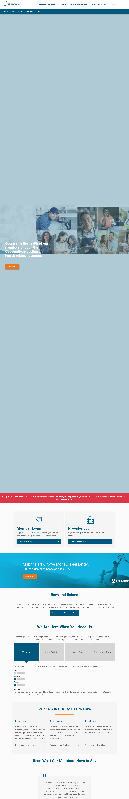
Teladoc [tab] (26, 652)
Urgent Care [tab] (77, 652)
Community (29, 11)
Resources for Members (25, 745)
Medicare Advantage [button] (78, 4)
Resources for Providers (95, 745)
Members (42, 4)
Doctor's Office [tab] (51, 652)
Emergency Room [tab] (102, 652)
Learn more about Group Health (63, 613)
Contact (39, 11)
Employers (63, 4)
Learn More (12, 267)
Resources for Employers (60, 745)
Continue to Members (26, 541)
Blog (12, 11)
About (6, 11)
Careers (20, 11)
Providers (52, 4)
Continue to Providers (78, 541)
